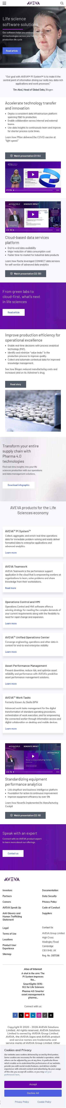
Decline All (33, 1093)
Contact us (13, 853)
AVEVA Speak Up (12, 907)
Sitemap (7, 954)
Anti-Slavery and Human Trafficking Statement (12, 916)
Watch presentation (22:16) (27, 815)
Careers (7, 901)
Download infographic (18, 485)
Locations (8, 939)
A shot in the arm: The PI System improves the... (33, 976)
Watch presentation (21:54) (27, 155)
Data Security (49, 896)
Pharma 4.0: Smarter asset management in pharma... (33, 994)
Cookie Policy (44, 1102)
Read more (10, 588)
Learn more (11, 552)
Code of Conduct (51, 907)
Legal (5, 928)
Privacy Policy (22, 1102)
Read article (12, 50)
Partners (7, 896)
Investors (7, 890)
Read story (15, 384)
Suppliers (47, 913)
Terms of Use (9, 933)
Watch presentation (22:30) (27, 273)
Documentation (50, 890)
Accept (33, 1084)
